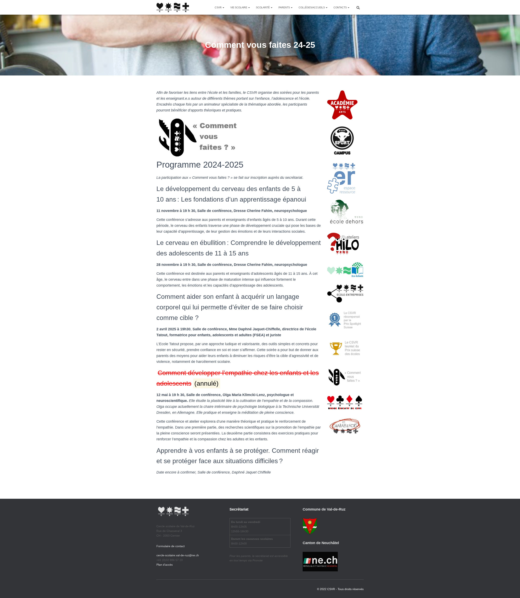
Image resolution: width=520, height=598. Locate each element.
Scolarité (263, 7)
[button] (223, 7)
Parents (284, 7)
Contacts (340, 7)
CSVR (218, 7)
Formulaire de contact (170, 546)
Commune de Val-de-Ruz (324, 509)
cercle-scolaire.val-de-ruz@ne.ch (177, 555)
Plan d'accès (164, 564)
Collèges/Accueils (312, 7)
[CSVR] (172, 7)
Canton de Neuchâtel (321, 543)
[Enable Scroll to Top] (512, 590)
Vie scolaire (239, 7)
